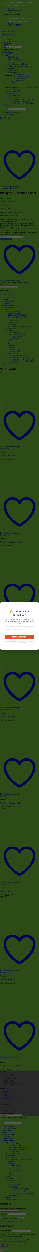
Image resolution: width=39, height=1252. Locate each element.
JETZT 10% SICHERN (19, 637)
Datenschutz (27, 642)
